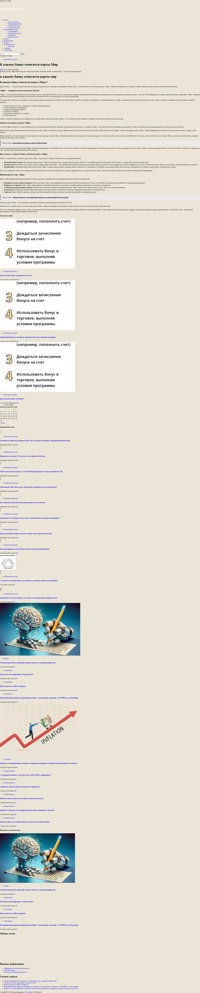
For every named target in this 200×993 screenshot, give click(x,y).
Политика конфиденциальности (15, 972)
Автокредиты (13, 31)
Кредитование (13, 37)
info (17, 445)
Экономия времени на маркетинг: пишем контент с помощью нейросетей (27, 663)
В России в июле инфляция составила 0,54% (17, 674)
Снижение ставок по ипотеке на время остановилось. (20, 787)
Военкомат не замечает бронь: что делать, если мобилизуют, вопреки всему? (29, 598)
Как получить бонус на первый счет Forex (16, 275)
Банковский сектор (11, 29)
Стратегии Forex (14, 27)
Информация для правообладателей (17, 968)
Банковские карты (14, 33)
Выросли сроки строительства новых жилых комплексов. (22, 798)
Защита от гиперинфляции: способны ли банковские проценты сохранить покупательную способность (38, 763)
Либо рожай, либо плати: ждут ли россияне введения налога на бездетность (28, 487)
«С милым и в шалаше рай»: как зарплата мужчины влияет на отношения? (29, 580)
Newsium (28, 992)
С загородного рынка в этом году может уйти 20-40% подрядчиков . (25, 775)
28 (11, 418)
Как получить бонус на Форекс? (12, 399)
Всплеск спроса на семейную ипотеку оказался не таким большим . (25, 822)
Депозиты (11, 35)
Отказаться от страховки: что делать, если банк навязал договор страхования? (29, 518)
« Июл (2, 423)
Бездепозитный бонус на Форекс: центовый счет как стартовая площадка (28, 337)
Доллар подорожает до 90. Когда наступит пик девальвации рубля (25, 549)
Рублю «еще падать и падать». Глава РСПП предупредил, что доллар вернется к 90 (31, 471)
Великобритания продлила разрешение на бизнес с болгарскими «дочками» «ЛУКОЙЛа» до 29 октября (39, 698)
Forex (6, 20)
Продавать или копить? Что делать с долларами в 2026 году (22, 456)
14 (11, 414)
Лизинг (6, 42)
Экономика (8, 50)
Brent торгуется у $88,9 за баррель (13, 686)
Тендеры (7, 48)
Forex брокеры (13, 22)
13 (9, 414)
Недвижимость (9, 44)
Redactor (3, 69)
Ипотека (11, 46)
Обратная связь (9, 970)
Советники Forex (14, 26)
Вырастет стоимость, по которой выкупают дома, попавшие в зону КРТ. (27, 810)
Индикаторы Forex (15, 24)
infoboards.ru (12, 8)
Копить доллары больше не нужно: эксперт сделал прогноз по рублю (26, 533)
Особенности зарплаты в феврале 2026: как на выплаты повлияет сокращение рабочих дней (35, 440)
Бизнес (6, 39)
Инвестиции (8, 41)
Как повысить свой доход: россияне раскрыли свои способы (22, 502)
